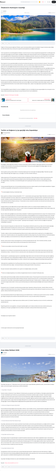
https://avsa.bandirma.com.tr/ (11, 462)
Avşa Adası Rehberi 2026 (10, 350)
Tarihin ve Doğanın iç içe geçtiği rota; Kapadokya (19, 130)
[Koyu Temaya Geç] (40, 2)
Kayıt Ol (53, 1)
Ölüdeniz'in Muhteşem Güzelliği (11, 95)
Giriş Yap (48, 1)
